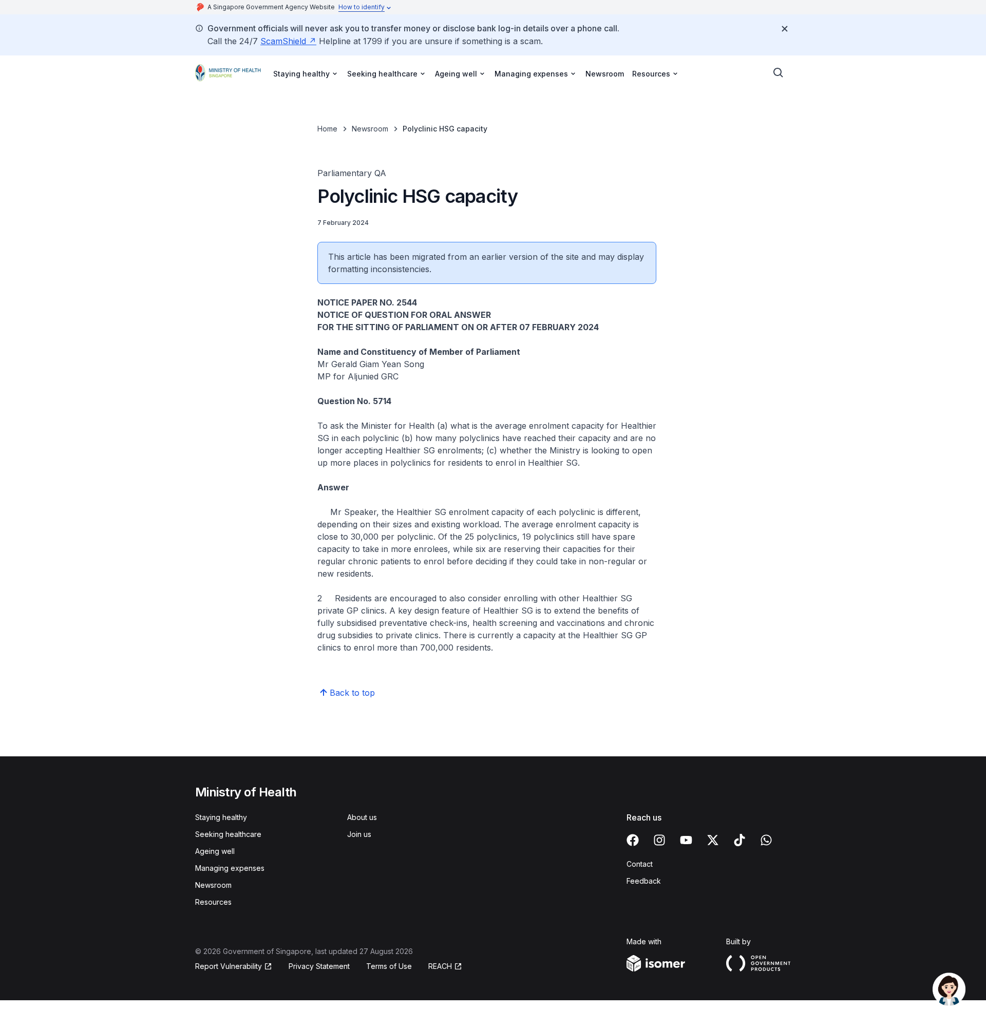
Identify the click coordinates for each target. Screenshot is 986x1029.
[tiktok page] (739, 840)
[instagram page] (659, 840)
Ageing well (215, 851)
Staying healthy (221, 817)
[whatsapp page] (766, 840)
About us (362, 817)
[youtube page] (686, 840)
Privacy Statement (319, 966)
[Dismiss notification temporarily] (784, 28)
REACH (440, 966)
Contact (640, 864)
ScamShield (283, 41)
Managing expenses (229, 868)
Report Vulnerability (228, 966)
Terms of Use (389, 966)
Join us (359, 834)
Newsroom (604, 73)
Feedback (644, 880)
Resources (213, 902)
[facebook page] (633, 840)
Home (327, 128)
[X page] (713, 840)
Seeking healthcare (228, 834)
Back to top (352, 693)
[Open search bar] (778, 73)
